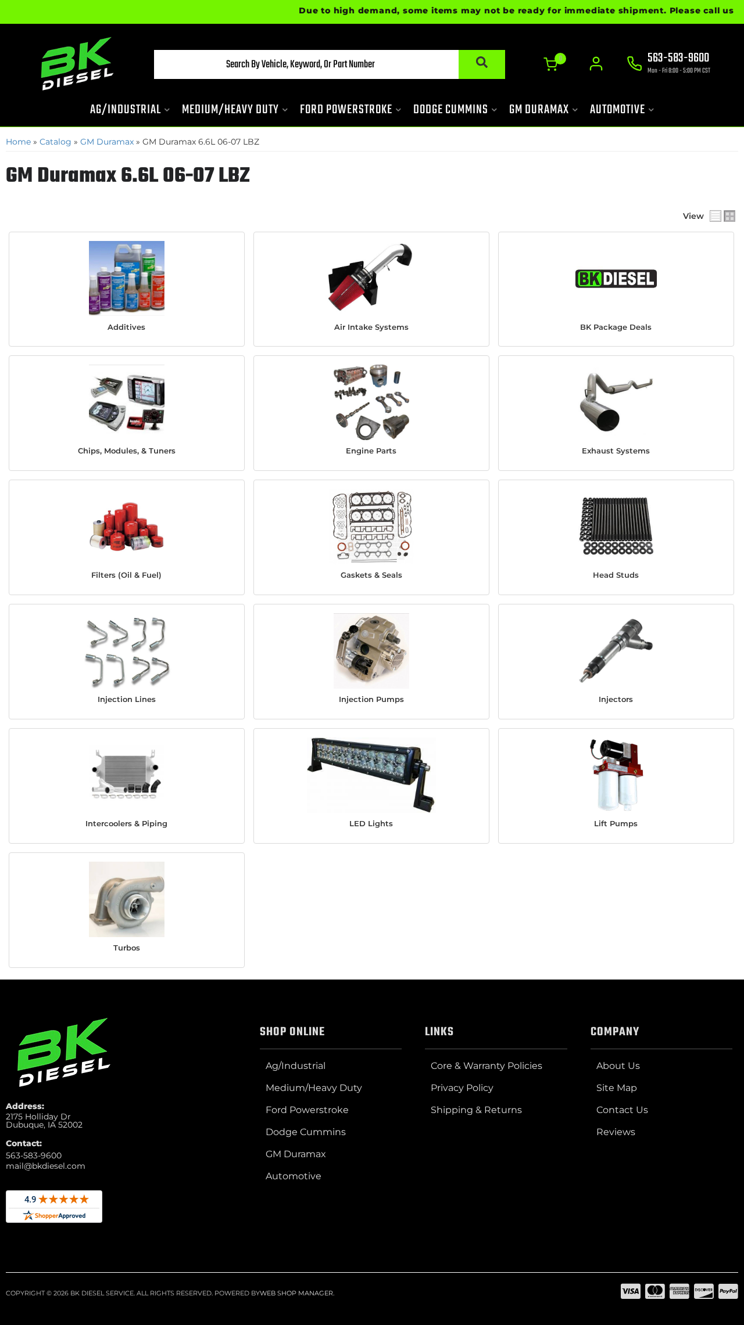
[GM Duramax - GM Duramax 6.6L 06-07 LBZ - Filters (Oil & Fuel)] (126, 526)
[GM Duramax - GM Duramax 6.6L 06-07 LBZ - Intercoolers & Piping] (126, 775)
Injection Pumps (371, 699)
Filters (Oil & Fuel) (126, 574)
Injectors (616, 699)
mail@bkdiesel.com (45, 1166)
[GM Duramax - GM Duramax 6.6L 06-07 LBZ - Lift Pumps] (616, 775)
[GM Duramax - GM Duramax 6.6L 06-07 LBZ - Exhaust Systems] (616, 402)
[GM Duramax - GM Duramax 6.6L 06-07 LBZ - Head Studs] (616, 526)
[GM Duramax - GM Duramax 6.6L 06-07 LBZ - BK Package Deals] (616, 278)
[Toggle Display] (722, 216)
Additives (126, 327)
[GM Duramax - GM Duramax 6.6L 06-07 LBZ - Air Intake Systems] (371, 278)
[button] (329, 64)
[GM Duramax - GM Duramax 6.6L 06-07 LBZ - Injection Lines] (126, 651)
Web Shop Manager (296, 1293)
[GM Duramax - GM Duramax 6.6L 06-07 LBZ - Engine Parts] (371, 402)
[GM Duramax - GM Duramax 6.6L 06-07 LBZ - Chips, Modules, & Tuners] (126, 402)
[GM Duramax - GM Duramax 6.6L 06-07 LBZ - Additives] (126, 278)
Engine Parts (371, 450)
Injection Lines (127, 699)
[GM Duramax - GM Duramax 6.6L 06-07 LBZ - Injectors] (616, 651)
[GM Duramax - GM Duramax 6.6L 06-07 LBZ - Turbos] (126, 899)
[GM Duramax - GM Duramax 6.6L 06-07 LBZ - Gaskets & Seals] (371, 526)
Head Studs (616, 574)
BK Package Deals (616, 327)
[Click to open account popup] (596, 64)
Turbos (126, 947)
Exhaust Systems (616, 450)
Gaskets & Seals (371, 574)
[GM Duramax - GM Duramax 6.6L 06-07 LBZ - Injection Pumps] (371, 651)
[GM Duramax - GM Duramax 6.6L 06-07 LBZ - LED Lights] (371, 775)
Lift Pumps (616, 823)
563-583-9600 (34, 1155)
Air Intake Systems (371, 327)
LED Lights (371, 823)
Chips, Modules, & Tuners (127, 450)
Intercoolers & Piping (126, 823)
